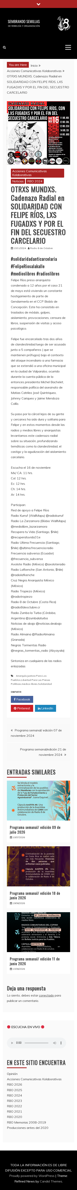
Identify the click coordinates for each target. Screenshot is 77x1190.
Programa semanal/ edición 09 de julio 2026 (35, 829)
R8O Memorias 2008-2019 (26, 1122)
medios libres (30, 683)
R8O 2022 (14, 1106)
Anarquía (21, 675)
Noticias (18, 181)
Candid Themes (51, 1181)
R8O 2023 (14, 1101)
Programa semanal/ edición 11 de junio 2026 (35, 961)
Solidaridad (45, 683)
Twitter (46, 699)
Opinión (12, 1074)
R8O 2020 (14, 1117)
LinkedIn (46, 708)
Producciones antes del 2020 (27, 1128)
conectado (46, 995)
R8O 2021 (14, 1111)
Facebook (23, 699)
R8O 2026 (14, 1084)
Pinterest (23, 708)
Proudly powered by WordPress (32, 1176)
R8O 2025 (14, 1090)
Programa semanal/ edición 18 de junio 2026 (35, 895)
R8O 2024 (34, 181)
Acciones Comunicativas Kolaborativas (29, 173)
